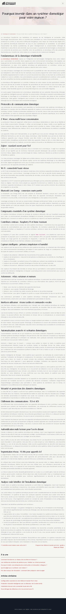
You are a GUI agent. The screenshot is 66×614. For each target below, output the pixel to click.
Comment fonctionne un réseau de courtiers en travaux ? (19, 559)
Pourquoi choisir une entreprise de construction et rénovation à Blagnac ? (24, 565)
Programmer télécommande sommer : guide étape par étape (50, 546)
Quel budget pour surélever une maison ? (14, 568)
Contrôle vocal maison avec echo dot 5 (14, 545)
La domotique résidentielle (10, 59)
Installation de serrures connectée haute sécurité (16, 586)
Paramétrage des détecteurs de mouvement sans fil (17, 589)
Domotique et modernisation (9, 34)
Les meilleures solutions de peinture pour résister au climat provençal (23, 562)
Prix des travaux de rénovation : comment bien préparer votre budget (22, 570)
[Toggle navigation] (63, 3)
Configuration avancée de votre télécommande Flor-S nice (19, 581)
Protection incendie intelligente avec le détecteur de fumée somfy (21, 583)
